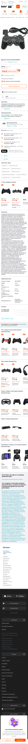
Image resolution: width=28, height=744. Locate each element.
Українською (20, 740)
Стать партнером (4, 2)
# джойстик (4, 165)
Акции (3, 678)
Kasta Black (4, 663)
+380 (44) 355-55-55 (7, 638)
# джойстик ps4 (5, 171)
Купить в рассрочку (14, 86)
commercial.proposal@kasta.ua (9, 649)
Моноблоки (6, 560)
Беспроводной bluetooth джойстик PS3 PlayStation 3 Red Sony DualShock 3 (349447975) (13, 532)
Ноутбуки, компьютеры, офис (7, 552)
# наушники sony (6, 177)
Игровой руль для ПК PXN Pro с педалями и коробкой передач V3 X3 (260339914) (13, 498)
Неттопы (5, 561)
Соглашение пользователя (8, 694)
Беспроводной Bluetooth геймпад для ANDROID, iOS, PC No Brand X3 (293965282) (13, 504)
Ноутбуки (5, 556)
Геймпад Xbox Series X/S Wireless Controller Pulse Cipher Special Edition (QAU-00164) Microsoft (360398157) (14, 540)
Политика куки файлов (7, 700)
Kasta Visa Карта (6, 669)
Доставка (4, 685)
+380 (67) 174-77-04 (7, 640)
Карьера (4, 629)
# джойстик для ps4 (16, 168)
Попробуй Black (14, 608)
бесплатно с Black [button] (9, 135)
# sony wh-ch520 (16, 177)
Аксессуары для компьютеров (10, 479)
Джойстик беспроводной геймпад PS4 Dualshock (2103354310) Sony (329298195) (13, 522)
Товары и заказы (6, 660)
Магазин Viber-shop (12, 122)
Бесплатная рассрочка (7, 672)
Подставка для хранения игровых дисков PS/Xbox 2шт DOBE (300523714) (14, 507)
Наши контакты (5, 623)
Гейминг (14, 325)
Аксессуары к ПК (7, 569)
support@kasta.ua (6, 646)
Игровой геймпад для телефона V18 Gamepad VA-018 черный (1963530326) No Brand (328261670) (14, 519)
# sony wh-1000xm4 (21, 174)
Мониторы (5, 563)
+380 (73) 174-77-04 (7, 642)
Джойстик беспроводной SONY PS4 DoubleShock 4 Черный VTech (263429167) (12, 501)
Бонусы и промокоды (7, 675)
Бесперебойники (7, 585)
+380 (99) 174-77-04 (7, 644)
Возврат (4, 688)
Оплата (3, 682)
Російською (8, 740)
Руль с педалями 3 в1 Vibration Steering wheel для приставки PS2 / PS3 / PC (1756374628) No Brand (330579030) (13, 525)
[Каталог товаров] (18, 6)
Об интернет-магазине (7, 626)
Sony (2, 115)
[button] (7, 318)
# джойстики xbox (13, 165)
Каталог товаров (14, 612)
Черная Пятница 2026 (9, 708)
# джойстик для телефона (8, 174)
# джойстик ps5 (5, 168)
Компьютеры (6, 558)
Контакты (4, 691)
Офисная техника (7, 581)
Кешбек (3, 666)
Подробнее (7, 108)
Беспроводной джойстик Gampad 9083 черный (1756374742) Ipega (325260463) (12, 516)
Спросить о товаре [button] (12, 126)
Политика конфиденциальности (9, 697)
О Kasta (4, 657)
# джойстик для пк (15, 171)
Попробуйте (10, 5)
